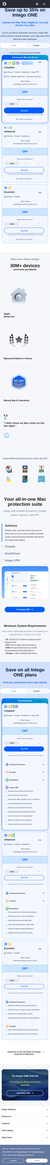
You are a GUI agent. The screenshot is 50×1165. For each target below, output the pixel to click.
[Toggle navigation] (44, 4)
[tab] (25, 533)
